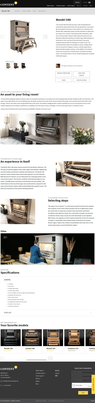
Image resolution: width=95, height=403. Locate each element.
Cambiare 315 (73, 348)
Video (34, 11)
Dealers (85, 6)
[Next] (45, 36)
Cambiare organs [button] (40, 373)
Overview (17, 11)
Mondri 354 (51, 348)
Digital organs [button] (39, 370)
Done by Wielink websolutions (56, 401)
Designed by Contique (41, 401)
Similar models (26, 11)
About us (79, 6)
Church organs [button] (39, 376)
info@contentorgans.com (10, 381)
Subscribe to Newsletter (83, 368)
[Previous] (2, 36)
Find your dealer (81, 74)
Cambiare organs (60, 6)
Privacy (93, 401)
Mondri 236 (8, 348)
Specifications (42, 11)
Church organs (71, 6)
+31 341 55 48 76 (7, 385)
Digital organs (50, 6)
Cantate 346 (29, 348)
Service (77, 2)
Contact (85, 2)
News (91, 6)
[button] (90, 2)
